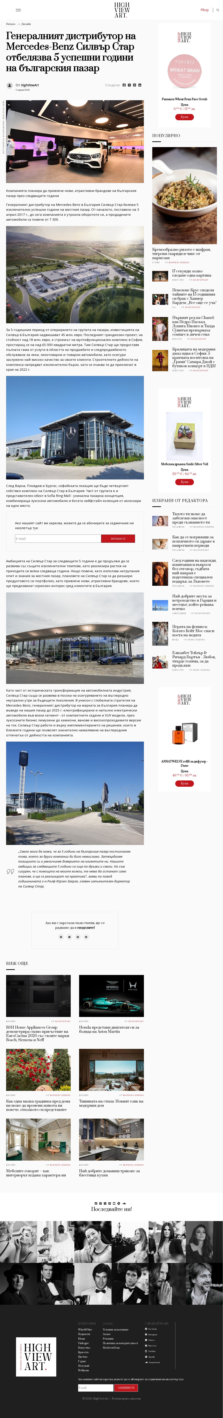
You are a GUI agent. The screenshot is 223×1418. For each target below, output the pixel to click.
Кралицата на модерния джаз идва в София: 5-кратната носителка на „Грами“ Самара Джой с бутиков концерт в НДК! (194, 357)
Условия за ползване (116, 1329)
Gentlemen (179, 613)
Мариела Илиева (60, 1095)
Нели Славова (196, 640)
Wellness (178, 527)
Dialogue (83, 1343)
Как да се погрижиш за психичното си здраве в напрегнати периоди (193, 541)
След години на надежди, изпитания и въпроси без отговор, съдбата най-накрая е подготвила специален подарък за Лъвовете (194, 571)
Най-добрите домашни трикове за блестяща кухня (109, 1173)
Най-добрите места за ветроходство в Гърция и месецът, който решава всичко (194, 602)
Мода (175, 640)
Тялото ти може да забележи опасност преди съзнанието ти (191, 518)
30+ (174, 307)
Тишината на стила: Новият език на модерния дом (111, 1103)
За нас (107, 1334)
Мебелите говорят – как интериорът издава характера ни (36, 1173)
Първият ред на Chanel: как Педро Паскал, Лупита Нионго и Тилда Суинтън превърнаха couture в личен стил (193, 326)
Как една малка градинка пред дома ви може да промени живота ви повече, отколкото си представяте (38, 1105)
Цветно (82, 1357)
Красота (177, 339)
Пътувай (83, 1366)
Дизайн (26, 24)
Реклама (108, 1338)
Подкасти (84, 1334)
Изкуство (178, 280)
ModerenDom (111, 1348)
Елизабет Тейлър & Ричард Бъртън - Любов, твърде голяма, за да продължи (194, 659)
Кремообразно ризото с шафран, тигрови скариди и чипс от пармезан (181, 253)
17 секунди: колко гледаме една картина (191, 273)
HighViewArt (30, 85)
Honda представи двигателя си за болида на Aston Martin (109, 1029)
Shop (205, 10)
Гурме (156, 263)
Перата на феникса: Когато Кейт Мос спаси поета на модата (193, 631)
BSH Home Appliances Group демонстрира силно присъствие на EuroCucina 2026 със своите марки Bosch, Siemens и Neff (37, 1033)
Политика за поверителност (120, 1343)
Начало (11, 24)
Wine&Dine (85, 1329)
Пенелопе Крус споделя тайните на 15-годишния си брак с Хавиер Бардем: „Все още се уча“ (194, 296)
